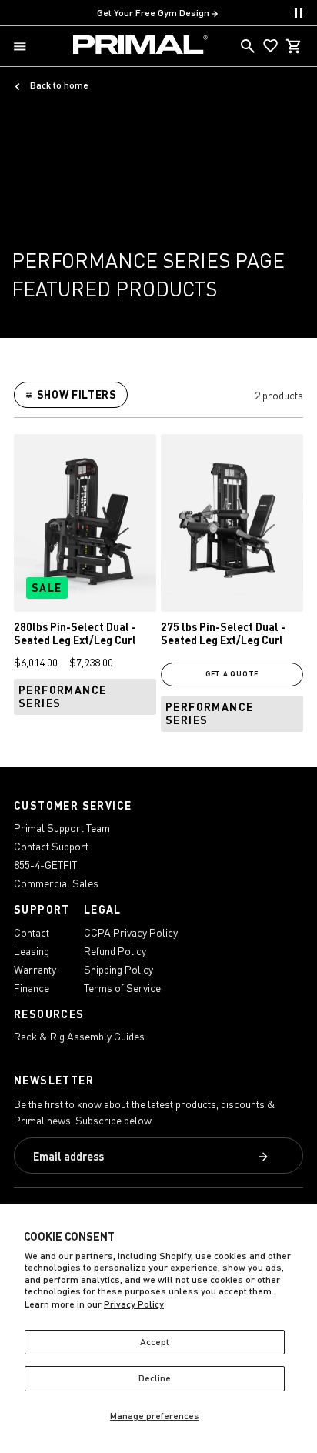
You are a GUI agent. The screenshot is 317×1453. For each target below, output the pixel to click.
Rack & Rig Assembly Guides (79, 1036)
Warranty (35, 969)
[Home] (140, 46)
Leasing (31, 950)
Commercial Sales (56, 883)
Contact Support (51, 846)
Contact (31, 932)
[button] (23, 46)
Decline (154, 1378)
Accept (154, 1342)
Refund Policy (115, 950)
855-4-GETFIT (45, 864)
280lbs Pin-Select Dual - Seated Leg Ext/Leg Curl (75, 633)
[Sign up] (265, 1157)
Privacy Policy (134, 1304)
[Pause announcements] (298, 13)
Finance (31, 987)
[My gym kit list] (271, 46)
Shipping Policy (118, 969)
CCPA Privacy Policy (131, 932)
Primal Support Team (62, 827)
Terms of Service (122, 987)
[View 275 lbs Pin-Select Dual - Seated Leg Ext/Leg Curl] (232, 523)
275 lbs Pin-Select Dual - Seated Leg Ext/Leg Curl (223, 633)
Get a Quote (232, 674)
